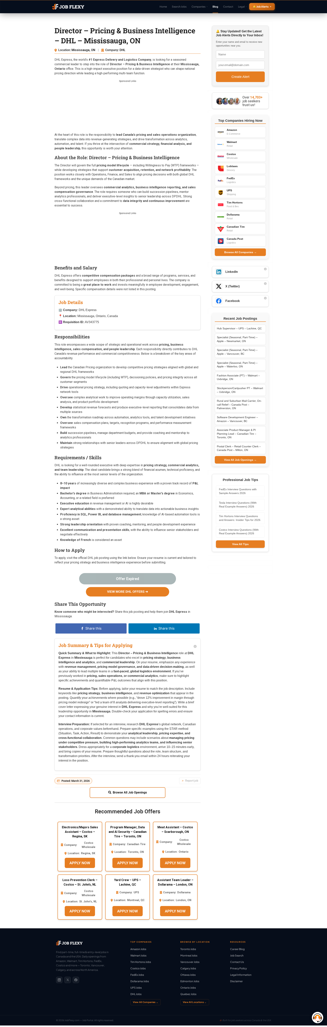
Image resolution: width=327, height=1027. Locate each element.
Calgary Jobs (188, 968)
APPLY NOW (79, 863)
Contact (228, 6)
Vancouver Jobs (189, 961)
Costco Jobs (138, 968)
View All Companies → (145, 1002)
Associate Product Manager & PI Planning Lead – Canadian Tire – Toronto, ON (236, 433)
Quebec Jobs (188, 994)
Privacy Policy (238, 968)
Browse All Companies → (240, 252)
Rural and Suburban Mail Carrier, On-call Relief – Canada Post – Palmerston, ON (239, 404)
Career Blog (237, 949)
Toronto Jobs (188, 949)
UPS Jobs (136, 987)
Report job (191, 780)
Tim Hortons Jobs (140, 961)
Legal (242, 6)
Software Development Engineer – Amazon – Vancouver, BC (237, 419)
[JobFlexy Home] (68, 6)
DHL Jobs (136, 994)
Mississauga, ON (84, 50)
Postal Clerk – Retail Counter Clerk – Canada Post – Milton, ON (239, 448)
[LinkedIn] (59, 980)
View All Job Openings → (240, 459)
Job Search (237, 955)
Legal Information (240, 974)
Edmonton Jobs (189, 981)
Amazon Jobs (138, 949)
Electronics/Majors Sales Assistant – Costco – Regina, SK (80, 831)
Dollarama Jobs (139, 981)
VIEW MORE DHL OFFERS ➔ (127, 591)
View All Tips (240, 544)
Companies (200, 6)
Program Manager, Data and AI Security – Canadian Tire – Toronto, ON (127, 831)
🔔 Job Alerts (261, 6)
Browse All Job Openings (130, 792)
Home (163, 6)
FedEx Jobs (137, 974)
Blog (215, 6)
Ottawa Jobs (188, 974)
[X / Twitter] (67, 980)
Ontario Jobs (188, 987)
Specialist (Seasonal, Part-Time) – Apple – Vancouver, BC (237, 351)
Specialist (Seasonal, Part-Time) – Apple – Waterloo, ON (237, 364)
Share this (93, 628)
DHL (122, 50)
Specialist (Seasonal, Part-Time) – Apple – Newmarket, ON (237, 339)
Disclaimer (236, 981)
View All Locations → (195, 1002)
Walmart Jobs (138, 955)
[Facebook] (76, 980)
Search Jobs (179, 6)
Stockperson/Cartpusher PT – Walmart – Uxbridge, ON (240, 390)
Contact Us (237, 961)
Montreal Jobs (188, 955)
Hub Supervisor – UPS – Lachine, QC (239, 328)
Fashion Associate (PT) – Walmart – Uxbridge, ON (238, 377)
